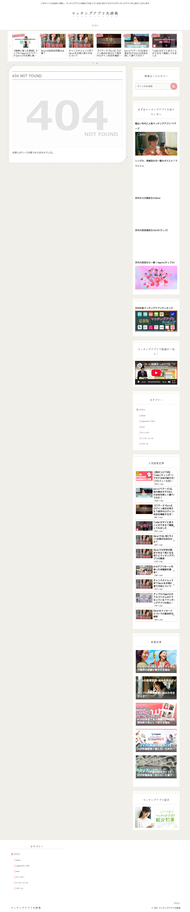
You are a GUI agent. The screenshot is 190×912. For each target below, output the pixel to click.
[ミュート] (169, 381)
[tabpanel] (25, 46)
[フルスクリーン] (173, 381)
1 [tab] (93, 63)
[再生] (138, 381)
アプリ (177, 903)
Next (180, 46)
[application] (156, 373)
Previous (9, 46)
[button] (173, 86)
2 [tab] (97, 63)
